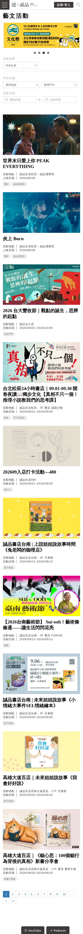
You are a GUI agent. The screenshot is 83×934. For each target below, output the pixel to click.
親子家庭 (8, 567)
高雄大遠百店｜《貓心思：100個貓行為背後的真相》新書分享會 (41, 858)
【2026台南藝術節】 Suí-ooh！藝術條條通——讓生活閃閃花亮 (41, 624)
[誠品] (25, 4)
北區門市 (8, 334)
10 (64, 894)
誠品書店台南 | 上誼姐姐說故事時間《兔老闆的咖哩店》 (39, 547)
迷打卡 (7, 489)
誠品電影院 (19, 184)
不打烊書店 (19, 417)
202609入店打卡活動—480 (29, 472)
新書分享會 (9, 879)
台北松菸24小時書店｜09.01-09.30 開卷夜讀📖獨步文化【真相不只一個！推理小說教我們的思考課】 (40, 394)
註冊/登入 (64, 4)
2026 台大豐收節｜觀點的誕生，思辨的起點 (40, 313)
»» (13, 900)
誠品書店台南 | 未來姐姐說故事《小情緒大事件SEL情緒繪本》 (39, 702)
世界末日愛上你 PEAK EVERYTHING (26, 163)
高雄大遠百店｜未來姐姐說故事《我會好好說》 (40, 780)
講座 (6, 417)
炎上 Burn (13, 238)
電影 (6, 184)
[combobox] (20, 65)
